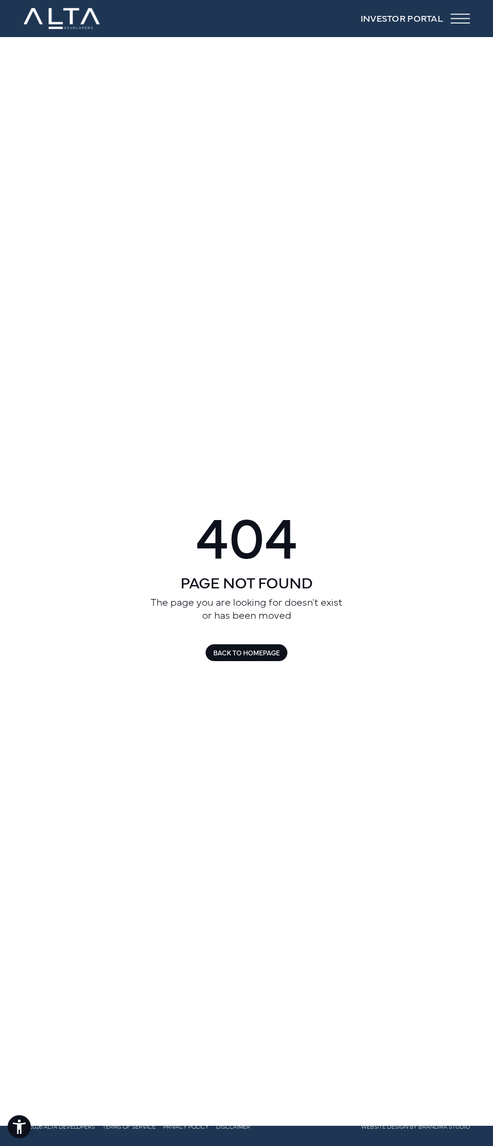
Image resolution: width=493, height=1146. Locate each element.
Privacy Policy (185, 1126)
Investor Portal (402, 18)
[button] (19, 1126)
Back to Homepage (246, 652)
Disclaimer (233, 1126)
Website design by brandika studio (415, 1126)
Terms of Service (129, 1126)
